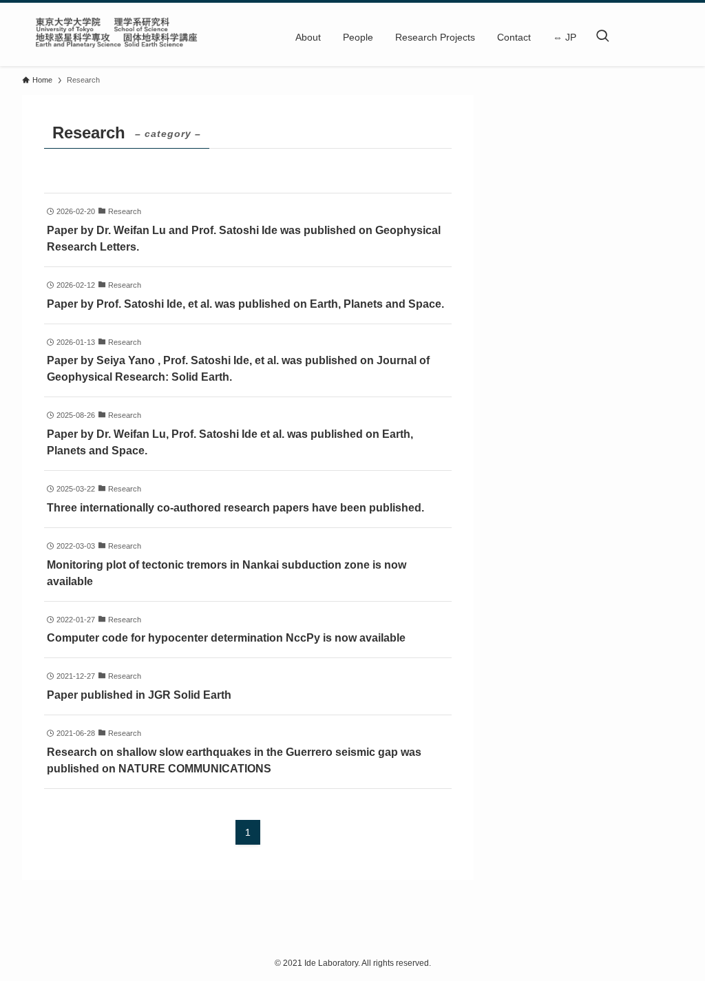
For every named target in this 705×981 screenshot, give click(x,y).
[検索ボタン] (602, 37)
